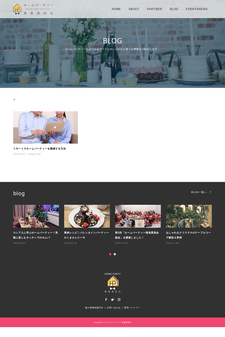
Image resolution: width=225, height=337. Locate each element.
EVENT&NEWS (197, 9)
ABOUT (134, 9)
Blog (31, 154)
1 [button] (110, 254)
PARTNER (154, 9)
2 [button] (115, 254)
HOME (116, 9)
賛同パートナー (132, 307)
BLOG (174, 9)
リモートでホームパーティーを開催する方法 (39, 148)
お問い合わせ (114, 307)
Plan (38, 154)
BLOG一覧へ (199, 192)
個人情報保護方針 (94, 307)
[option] (115, 225)
